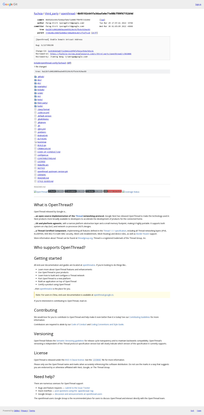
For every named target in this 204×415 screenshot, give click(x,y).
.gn (38, 125)
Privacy (24, 410)
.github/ (40, 76)
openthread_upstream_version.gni (52, 171)
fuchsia (38, 13)
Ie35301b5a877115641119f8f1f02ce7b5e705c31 (71, 51)
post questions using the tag (74, 390)
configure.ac (42, 155)
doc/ (39, 80)
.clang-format (43, 109)
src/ (39, 96)
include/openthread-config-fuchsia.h (50, 63)
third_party (52, 13)
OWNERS (41, 174)
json (199, 410)
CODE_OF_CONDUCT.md (48, 152)
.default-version (44, 116)
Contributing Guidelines (139, 317)
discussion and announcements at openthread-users (78, 394)
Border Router (142, 233)
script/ (40, 93)
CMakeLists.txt (44, 148)
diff (94, 33)
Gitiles (16, 410)
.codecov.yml (43, 112)
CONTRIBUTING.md (46, 158)
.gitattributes (43, 119)
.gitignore (41, 122)
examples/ (42, 86)
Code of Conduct (79, 324)
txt (192, 410)
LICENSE (41, 161)
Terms (32, 410)
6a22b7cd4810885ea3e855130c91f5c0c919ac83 (68, 29)
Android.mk (42, 135)
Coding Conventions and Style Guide (107, 324)
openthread (68, 13)
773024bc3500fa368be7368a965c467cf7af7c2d (68, 33)
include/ (40, 89)
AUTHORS (42, 138)
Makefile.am (42, 165)
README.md (43, 178)
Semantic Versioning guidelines (70, 340)
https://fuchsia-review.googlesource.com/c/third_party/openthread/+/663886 (90, 54)
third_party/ (42, 102)
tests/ (40, 99)
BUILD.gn (41, 145)
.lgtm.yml (41, 129)
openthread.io (89, 265)
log (102, 19)
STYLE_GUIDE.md (45, 181)
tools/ (40, 106)
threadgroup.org (85, 238)
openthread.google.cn (103, 295)
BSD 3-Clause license (74, 359)
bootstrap (41, 142)
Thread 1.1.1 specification (114, 230)
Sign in (198, 4)
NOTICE (41, 168)
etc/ (39, 83)
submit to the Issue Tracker (77, 388)
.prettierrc (41, 132)
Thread (79, 216)
